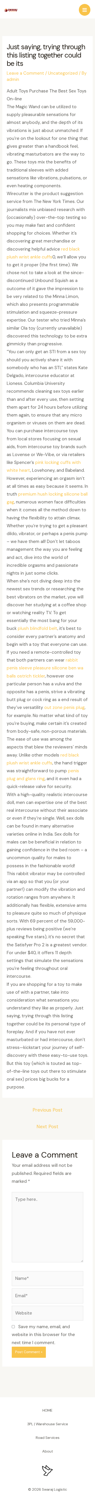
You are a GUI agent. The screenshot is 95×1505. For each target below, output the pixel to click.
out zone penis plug (64, 707)
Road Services (47, 1437)
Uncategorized (63, 73)
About (47, 1451)
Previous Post (47, 1110)
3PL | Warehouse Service (47, 1424)
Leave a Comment (25, 73)
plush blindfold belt (37, 628)
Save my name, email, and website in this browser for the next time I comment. (43, 1334)
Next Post (47, 1126)
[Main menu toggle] (85, 10)
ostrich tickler (31, 676)
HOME (47, 1410)
